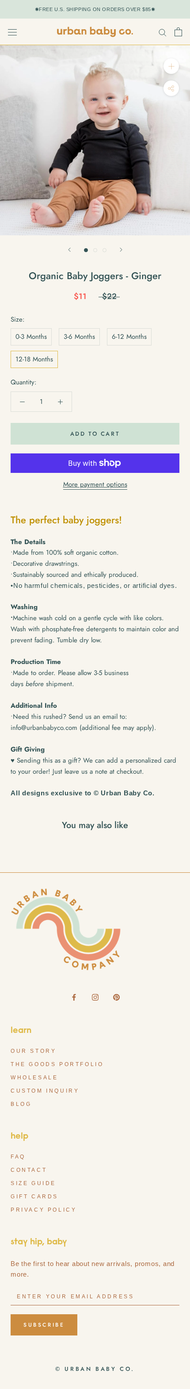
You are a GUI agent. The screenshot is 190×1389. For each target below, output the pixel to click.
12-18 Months (34, 359)
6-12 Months (129, 336)
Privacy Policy (43, 1210)
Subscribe (44, 1325)
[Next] (121, 250)
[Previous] (69, 250)
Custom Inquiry (45, 1091)
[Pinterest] (116, 996)
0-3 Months (31, 336)
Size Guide (33, 1183)
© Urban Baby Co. (95, 1369)
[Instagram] (95, 996)
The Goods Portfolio (57, 1064)
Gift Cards (34, 1196)
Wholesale (34, 1077)
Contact (29, 1170)
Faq (18, 1157)
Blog (21, 1104)
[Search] (163, 32)
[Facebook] (74, 996)
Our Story (33, 1051)
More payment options (95, 484)
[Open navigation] (12, 31)
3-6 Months (79, 336)
